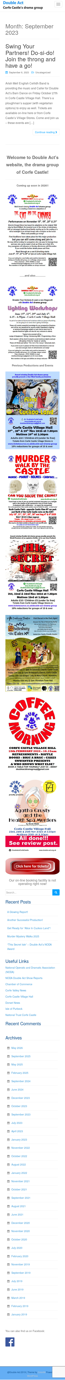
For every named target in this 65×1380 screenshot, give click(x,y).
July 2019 (16, 1281)
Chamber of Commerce (18, 984)
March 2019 (18, 1298)
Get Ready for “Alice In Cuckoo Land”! (29, 928)
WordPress (32, 1375)
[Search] (56, 892)
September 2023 (21, 1114)
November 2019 (20, 1264)
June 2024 (17, 1089)
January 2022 (19, 1173)
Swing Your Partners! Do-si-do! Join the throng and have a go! (30, 55)
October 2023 (19, 1106)
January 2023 (19, 1139)
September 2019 (21, 1272)
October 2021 (19, 1189)
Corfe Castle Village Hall (19, 996)
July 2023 (16, 1123)
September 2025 (21, 1056)
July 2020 (16, 1248)
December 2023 (20, 1098)
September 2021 (21, 1198)
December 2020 (20, 1223)
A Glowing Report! (17, 912)
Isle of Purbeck (13, 1008)
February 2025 (19, 1073)
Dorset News (12, 1002)
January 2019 (19, 1314)
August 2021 (18, 1206)
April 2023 (17, 1131)
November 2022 (20, 1147)
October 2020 (19, 1239)
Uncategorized (42, 72)
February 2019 (19, 1306)
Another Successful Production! (25, 920)
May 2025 (17, 1064)
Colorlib (42, 1372)
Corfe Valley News (15, 990)
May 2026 (17, 1048)
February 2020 (19, 1256)
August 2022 (18, 1164)
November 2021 (20, 1181)
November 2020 (20, 1231)
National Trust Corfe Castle (20, 1015)
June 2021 (17, 1214)
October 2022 (19, 1156)
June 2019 (17, 1289)
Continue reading (45, 132)
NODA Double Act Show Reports (23, 978)
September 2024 (21, 1081)
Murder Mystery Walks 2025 (23, 936)
